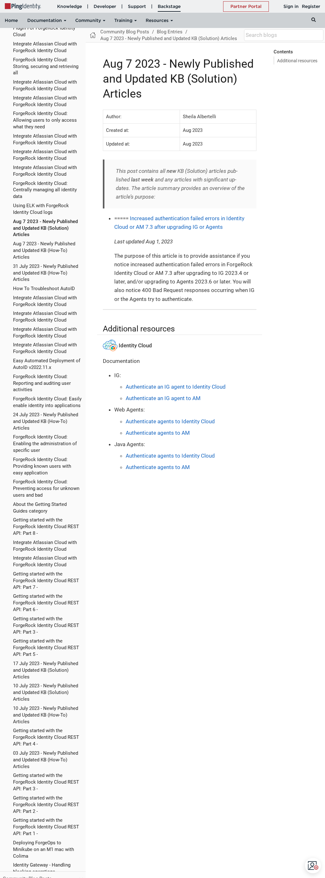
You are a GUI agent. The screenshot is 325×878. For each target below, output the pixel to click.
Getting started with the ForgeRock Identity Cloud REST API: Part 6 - (46, 602)
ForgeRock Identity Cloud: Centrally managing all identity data (45, 190)
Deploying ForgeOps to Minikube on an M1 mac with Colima (43, 849)
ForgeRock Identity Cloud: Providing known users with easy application (42, 466)
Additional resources (297, 60)
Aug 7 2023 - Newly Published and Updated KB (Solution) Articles (45, 228)
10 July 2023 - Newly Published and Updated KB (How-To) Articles (45, 715)
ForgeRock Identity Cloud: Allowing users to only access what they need (45, 120)
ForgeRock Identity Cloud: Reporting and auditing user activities (42, 383)
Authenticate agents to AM (158, 433)
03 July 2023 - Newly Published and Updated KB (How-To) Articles (45, 759)
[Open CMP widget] (313, 865)
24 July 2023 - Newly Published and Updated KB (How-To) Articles (45, 421)
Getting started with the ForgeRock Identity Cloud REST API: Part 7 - (46, 580)
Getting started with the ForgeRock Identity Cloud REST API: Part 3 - (46, 625)
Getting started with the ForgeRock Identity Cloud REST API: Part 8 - (46, 526)
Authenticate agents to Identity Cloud (170, 421)
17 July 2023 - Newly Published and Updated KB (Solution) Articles (45, 670)
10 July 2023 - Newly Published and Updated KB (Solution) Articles (45, 692)
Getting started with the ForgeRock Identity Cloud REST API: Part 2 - (46, 804)
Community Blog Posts (124, 32)
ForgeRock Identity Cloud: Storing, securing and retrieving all (45, 66)
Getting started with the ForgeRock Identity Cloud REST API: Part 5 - (46, 647)
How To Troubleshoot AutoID (44, 288)
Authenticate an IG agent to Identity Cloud (176, 387)
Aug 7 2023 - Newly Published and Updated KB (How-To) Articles (44, 250)
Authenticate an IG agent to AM (163, 398)
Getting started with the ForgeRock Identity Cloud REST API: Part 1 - (46, 826)
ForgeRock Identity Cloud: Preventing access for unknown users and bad (46, 488)
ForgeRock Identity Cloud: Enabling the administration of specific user (45, 443)
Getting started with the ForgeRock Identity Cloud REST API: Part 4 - (46, 737)
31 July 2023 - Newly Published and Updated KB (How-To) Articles (45, 272)
